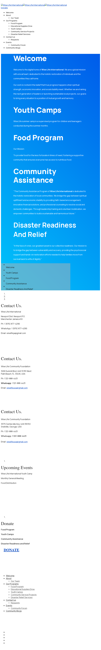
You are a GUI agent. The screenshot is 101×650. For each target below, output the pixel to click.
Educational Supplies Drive (21, 26)
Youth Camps (16, 29)
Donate (4, 7)
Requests (15, 39)
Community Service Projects (22, 31)
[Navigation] (1, 2)
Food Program (16, 23)
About (8, 15)
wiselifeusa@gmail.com (17, 387)
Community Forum (18, 45)
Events (9, 42)
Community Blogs (13, 48)
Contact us (10, 37)
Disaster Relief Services (20, 34)
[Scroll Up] (1, 647)
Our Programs (11, 20)
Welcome (10, 12)
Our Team (15, 18)
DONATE (11, 549)
